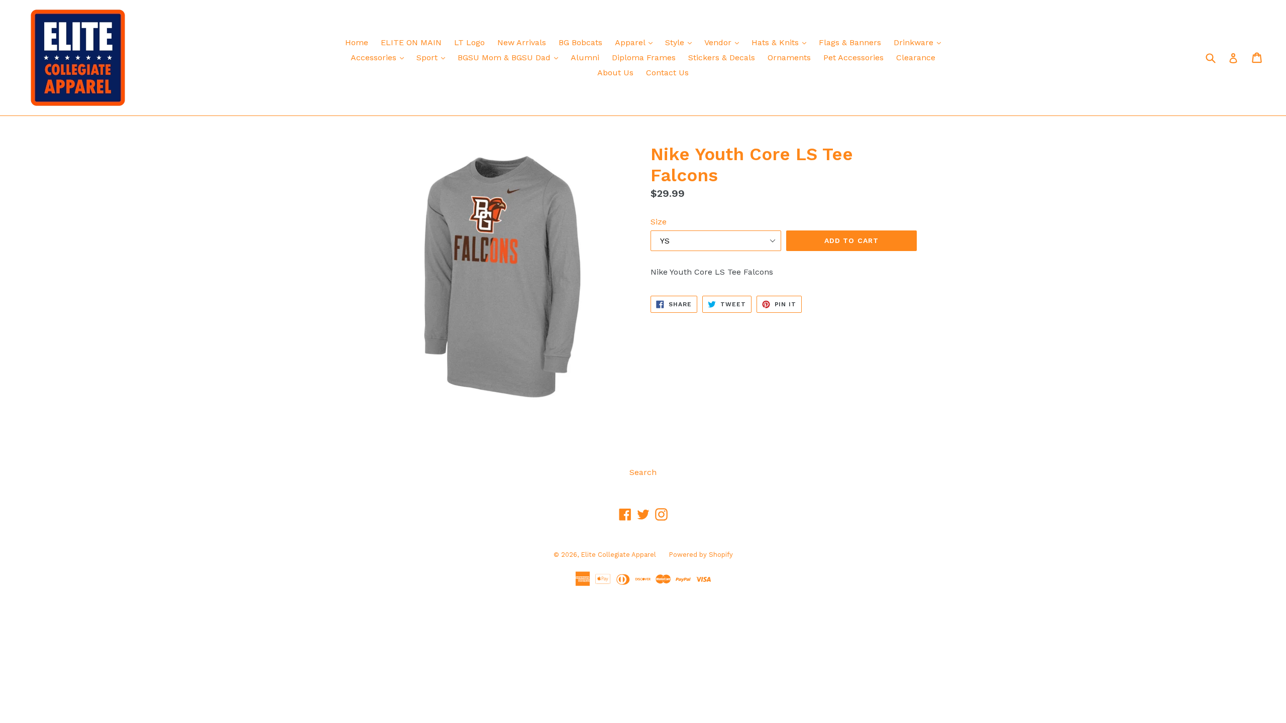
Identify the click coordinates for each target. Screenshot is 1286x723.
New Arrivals (521, 42)
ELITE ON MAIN (411, 42)
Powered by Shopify (701, 554)
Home (356, 42)
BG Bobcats (580, 42)
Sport (433, 57)
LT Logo (469, 42)
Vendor (724, 42)
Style (681, 42)
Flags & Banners (850, 42)
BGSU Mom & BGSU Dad (510, 57)
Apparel (636, 42)
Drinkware (920, 42)
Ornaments (789, 57)
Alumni (585, 57)
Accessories (380, 57)
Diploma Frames (644, 57)
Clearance (915, 57)
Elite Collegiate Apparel (618, 554)
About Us (615, 72)
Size (659, 221)
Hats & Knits (781, 42)
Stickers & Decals (721, 57)
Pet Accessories (853, 57)
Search (643, 472)
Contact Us (667, 72)
